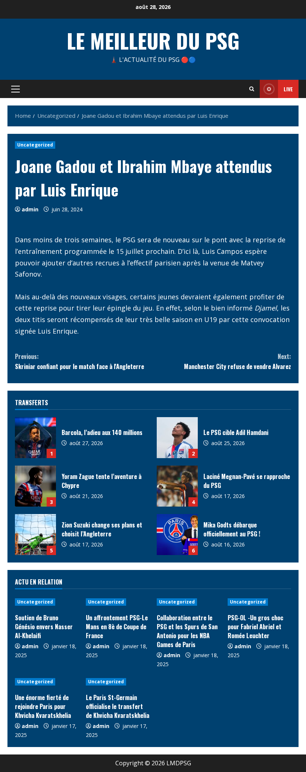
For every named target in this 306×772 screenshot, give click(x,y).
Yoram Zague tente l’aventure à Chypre (35, 486)
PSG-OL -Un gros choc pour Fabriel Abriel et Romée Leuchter (255, 626)
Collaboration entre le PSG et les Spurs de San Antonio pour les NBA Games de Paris (187, 631)
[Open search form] (251, 89)
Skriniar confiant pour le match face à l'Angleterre (79, 361)
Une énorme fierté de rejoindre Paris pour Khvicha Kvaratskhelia (43, 706)
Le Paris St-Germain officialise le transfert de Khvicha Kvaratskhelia (117, 706)
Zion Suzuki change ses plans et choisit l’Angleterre (35, 534)
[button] (15, 89)
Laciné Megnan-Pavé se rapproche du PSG (177, 486)
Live (288, 89)
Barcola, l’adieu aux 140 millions (35, 437)
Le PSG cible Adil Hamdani (177, 437)
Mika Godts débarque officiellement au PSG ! (177, 534)
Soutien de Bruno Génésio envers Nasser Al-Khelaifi (44, 626)
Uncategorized (35, 145)
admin (30, 209)
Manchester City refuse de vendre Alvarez (237, 361)
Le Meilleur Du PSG (153, 40)
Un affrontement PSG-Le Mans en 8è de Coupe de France (117, 626)
